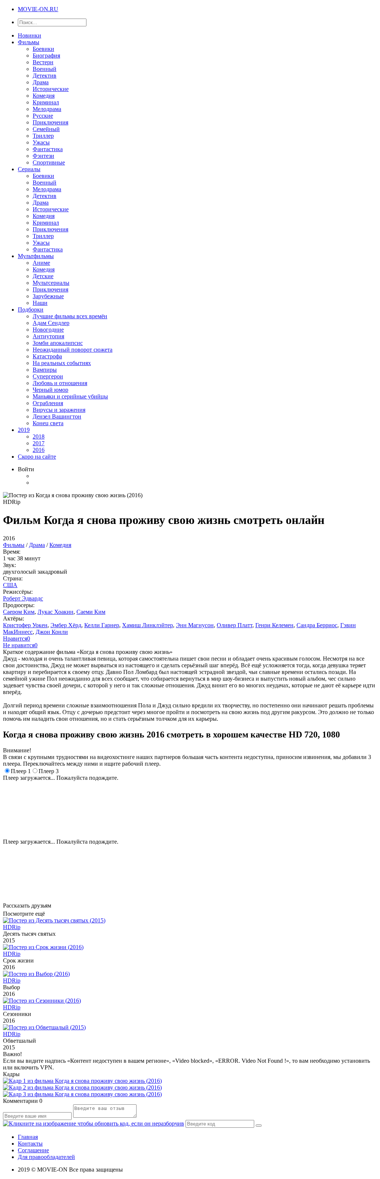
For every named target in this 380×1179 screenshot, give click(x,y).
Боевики (43, 49)
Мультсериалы (51, 283)
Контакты (30, 1143)
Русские (43, 116)
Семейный (46, 129)
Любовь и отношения (60, 383)
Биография (46, 55)
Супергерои (48, 376)
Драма (41, 82)
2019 (24, 430)
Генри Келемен (274, 625)
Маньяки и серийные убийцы (70, 396)
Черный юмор (50, 390)
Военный (44, 69)
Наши (40, 303)
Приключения (50, 122)
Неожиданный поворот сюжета (72, 349)
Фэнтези (43, 156)
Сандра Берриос (317, 625)
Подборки (30, 309)
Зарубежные (48, 296)
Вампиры (45, 370)
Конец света (48, 423)
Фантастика (48, 149)
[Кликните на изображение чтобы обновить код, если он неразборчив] (93, 1123)
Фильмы (28, 42)
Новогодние (48, 329)
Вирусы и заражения (59, 410)
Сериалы (29, 169)
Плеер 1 (21, 771)
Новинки (29, 35)
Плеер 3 (49, 771)
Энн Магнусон (195, 625)
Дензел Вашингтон (57, 416)
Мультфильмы (36, 256)
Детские (43, 276)
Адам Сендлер (51, 323)
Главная (28, 1137)
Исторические (51, 89)
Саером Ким (19, 612)
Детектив (44, 75)
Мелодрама (47, 109)
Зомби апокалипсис (58, 343)
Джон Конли (52, 632)
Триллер (43, 136)
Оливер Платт (234, 625)
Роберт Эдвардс (23, 598)
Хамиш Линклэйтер (147, 625)
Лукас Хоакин (55, 612)
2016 (39, 450)
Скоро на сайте (37, 456)
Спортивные (49, 162)
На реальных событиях (62, 363)
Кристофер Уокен (25, 625)
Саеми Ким (90, 612)
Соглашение (33, 1150)
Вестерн (43, 62)
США (10, 585)
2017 (39, 443)
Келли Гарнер (101, 625)
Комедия (44, 95)
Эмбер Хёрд (65, 625)
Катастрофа (47, 356)
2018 (39, 436)
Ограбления (48, 403)
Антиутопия (48, 336)
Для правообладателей (46, 1157)
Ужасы (41, 142)
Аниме (41, 263)
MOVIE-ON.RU (38, 9)
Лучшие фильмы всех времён (70, 316)
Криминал (46, 102)
